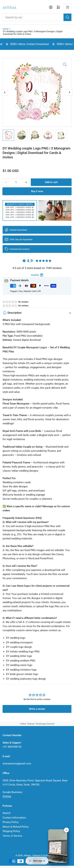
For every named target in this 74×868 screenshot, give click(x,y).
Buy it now (37, 191)
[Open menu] (67, 7)
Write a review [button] (37, 708)
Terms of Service (12, 835)
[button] (10, 302)
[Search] (67, 17)
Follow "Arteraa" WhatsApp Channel (37, 723)
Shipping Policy (11, 831)
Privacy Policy (11, 822)
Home (5, 29)
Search (6, 813)
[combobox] (37, 17)
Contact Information (14, 817)
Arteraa (7, 796)
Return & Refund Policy (16, 826)
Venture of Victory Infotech (45, 855)
